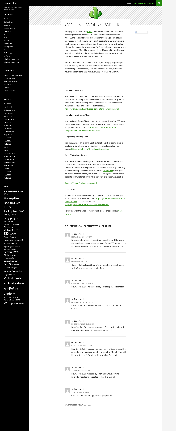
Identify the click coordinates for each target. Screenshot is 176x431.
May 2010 (7, 175)
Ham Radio (7, 31)
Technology (8, 53)
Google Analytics (10, 237)
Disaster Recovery (10, 28)
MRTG (16, 252)
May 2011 (7, 141)
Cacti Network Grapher (144, 3)
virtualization (14, 283)
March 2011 (8, 147)
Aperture (7, 19)
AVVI (6, 194)
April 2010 (7, 178)
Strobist (6, 88)
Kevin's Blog (10, 3)
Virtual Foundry (9, 91)
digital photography (11, 224)
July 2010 (7, 169)
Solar (5, 50)
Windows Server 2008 (11, 59)
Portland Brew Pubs (10, 81)
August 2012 (8, 113)
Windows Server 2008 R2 (12, 300)
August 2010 (8, 166)
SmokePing (108, 170)
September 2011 (9, 132)
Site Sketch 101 (9, 84)
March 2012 (8, 116)
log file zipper (9, 252)
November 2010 (9, 156)
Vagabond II (9, 274)
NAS (5, 37)
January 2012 (8, 122)
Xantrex (21, 303)
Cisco (16, 218)
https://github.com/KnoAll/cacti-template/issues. (87, 204)
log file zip (13, 249)
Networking (8, 44)
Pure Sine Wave (12, 264)
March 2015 (8, 107)
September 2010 (9, 162)
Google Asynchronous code (12, 240)
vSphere (9, 294)
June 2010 (7, 172)
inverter (11, 243)
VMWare (7, 56)
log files (7, 249)
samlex (7, 267)
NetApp (6, 40)
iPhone (18, 244)
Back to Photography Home (13, 75)
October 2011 (9, 129)
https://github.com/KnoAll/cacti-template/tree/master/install (92, 108)
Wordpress (11, 303)
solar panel (14, 268)
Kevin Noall (78, 234)
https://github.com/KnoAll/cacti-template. (90, 149)
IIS (4, 34)
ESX (6, 233)
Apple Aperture (17, 191)
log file (6, 247)
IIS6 (5, 244)
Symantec (17, 271)
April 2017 (7, 104)
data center (8, 222)
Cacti (89, 31)
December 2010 (9, 153)
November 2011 (9, 125)
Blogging (7, 25)
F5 (15, 234)
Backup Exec (8, 22)
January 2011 (8, 150)
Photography (8, 47)
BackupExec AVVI (14, 211)
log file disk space (14, 247)
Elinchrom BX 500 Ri (11, 230)
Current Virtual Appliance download (81, 183)
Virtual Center (13, 278)
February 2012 (9, 119)
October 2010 (9, 159)
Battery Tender (10, 215)
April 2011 (7, 144)
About (128, 3)
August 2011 (8, 135)
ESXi (11, 233)
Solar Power (7, 271)
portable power (11, 261)
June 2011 (7, 138)
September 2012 (9, 110)
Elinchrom (8, 227)
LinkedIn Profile (9, 78)
